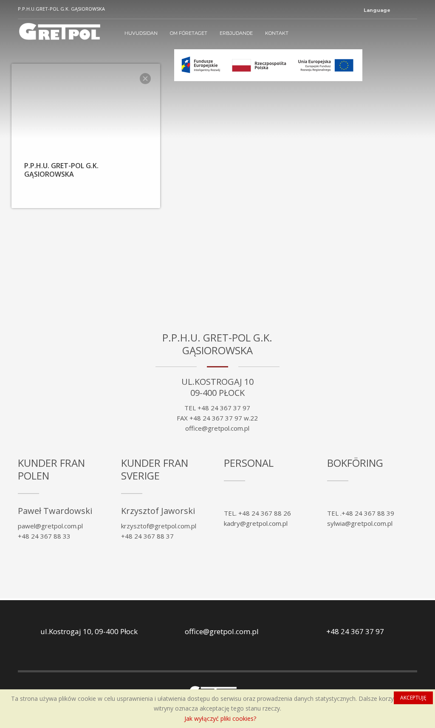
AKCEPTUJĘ (413, 697)
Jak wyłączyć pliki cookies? (220, 718)
